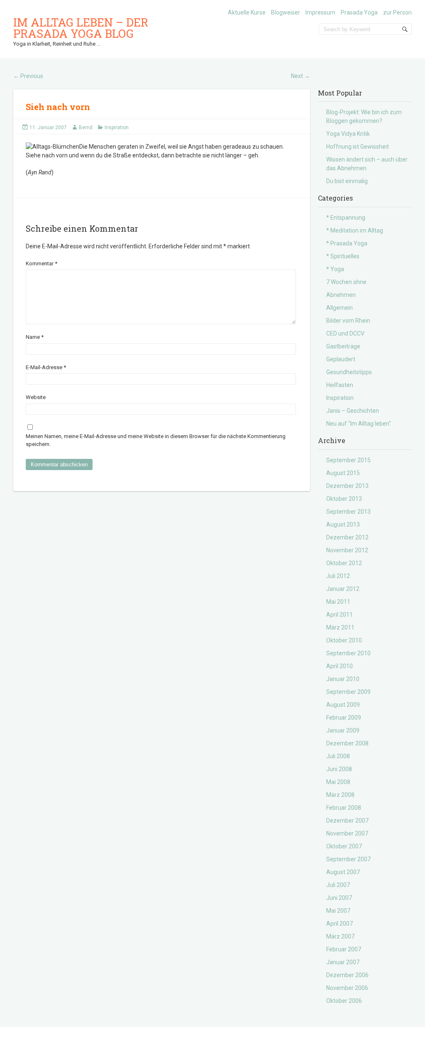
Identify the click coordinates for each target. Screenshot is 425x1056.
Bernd (86, 127)
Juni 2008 (339, 769)
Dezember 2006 (347, 975)
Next (300, 76)
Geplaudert (340, 359)
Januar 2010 (342, 679)
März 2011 (340, 627)
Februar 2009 (343, 717)
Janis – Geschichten (352, 410)
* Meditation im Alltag (354, 230)
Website (36, 397)
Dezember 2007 (347, 820)
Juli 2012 (338, 576)
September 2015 (348, 460)
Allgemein (339, 307)
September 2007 (348, 859)
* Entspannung (345, 217)
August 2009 (343, 704)
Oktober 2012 (344, 563)
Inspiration (117, 127)
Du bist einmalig (347, 181)
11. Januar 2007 (48, 127)
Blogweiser (285, 12)
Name (35, 337)
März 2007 (340, 936)
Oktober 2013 (344, 498)
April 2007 (339, 923)
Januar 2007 (342, 962)
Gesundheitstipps (349, 372)
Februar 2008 (343, 807)
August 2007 (343, 872)
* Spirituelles (342, 256)
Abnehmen (341, 295)
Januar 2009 (342, 730)
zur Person (397, 12)
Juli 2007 (338, 885)
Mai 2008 (338, 782)
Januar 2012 (342, 589)
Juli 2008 (338, 756)
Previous (28, 76)
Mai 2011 (338, 601)
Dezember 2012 (347, 537)
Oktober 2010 (344, 640)
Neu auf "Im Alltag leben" (358, 423)
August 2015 (343, 473)
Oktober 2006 (344, 1000)
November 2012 (347, 550)
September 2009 (348, 691)
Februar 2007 (343, 949)
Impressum (320, 12)
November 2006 (347, 988)
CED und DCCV (345, 333)
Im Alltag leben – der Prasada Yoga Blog (80, 28)
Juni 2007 (339, 897)
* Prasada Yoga (346, 243)
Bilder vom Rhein (348, 320)
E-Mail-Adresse (46, 367)
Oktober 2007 (344, 846)
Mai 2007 (338, 910)
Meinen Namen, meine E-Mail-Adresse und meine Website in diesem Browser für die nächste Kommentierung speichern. (156, 440)
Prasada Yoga (359, 12)
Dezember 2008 (347, 743)
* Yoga (335, 269)
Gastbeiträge (343, 346)
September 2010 (348, 653)
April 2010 (339, 666)
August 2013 (343, 524)
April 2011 (339, 614)
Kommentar (41, 263)
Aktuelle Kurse (247, 12)
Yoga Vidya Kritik (348, 133)
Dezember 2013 (347, 486)
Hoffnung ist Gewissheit (357, 146)
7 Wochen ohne (346, 282)
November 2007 (347, 833)
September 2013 (348, 511)
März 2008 (340, 794)
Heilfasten (339, 385)
